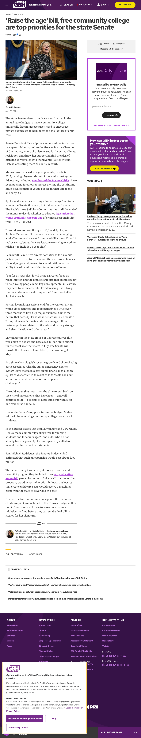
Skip (54, 718)
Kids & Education (15, 630)
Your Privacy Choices (18, 727)
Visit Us (105, 646)
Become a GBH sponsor (111, 49)
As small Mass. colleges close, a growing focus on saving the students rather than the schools (111, 259)
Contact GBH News (111, 630)
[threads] (118, 655)
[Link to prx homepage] (91, 706)
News (8, 14)
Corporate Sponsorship (50, 641)
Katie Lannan (15, 107)
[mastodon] (118, 664)
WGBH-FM (88, 669)
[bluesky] (114, 655)
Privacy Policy (121, 125)
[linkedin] (124, 655)
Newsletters (108, 641)
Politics (18, 14)
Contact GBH (108, 625)
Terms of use (76, 625)
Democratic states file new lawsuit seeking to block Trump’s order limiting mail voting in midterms (55, 598)
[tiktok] (107, 655)
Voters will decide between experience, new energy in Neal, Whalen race (42, 591)
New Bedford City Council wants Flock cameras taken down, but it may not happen (110, 249)
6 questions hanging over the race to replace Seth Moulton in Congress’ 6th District (48, 578)
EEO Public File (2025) (81, 651)
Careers (10, 641)
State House (35, 554)
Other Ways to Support (49, 656)
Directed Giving (46, 646)
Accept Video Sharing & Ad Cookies (25, 718)
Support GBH (45, 625)
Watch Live (85, 4)
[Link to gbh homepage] (19, 4)
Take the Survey (103, 168)
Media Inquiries (109, 636)
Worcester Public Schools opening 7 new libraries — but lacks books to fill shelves (107, 238)
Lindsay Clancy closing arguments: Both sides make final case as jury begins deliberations (109, 218)
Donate (127, 4)
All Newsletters (102, 125)
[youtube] (110, 655)
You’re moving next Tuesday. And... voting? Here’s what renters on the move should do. (49, 585)
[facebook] (121, 655)
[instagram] (103, 655)
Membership (45, 636)
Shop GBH (43, 661)
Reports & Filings (78, 646)
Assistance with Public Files (83, 656)
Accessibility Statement (81, 641)
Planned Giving (46, 651)
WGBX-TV (88, 664)
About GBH (12, 625)
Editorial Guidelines (79, 630)
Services (11, 636)
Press (9, 646)
